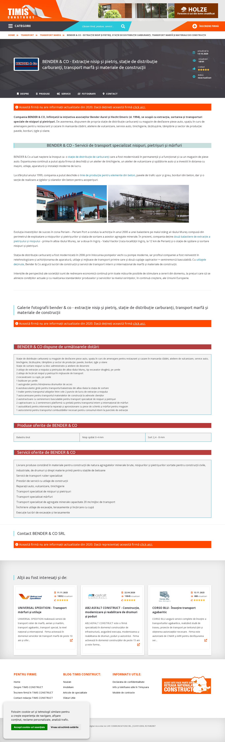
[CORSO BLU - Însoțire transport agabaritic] (164, 596)
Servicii (65, 93)
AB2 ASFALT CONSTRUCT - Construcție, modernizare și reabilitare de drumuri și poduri (112, 612)
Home (11, 35)
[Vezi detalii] (71, 640)
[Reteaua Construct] (186, 693)
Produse (44, 93)
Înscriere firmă (209, 26)
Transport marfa (50, 35)
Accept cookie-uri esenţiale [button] (29, 727)
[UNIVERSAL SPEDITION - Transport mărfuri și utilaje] (30, 596)
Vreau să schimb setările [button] (64, 727)
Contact (111, 93)
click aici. (139, 107)
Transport (27, 35)
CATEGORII (23, 25)
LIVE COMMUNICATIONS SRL (119, 726)
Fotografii (88, 93)
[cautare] (122, 26)
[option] (158, 10)
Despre (24, 93)
